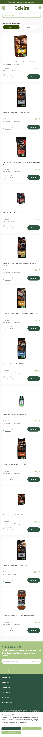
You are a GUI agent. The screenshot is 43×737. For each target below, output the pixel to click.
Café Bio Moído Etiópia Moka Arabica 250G (19, 264)
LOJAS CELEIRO (7, 702)
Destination (6, 68)
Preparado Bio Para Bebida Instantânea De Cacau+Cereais (20, 63)
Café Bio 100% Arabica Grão (15, 565)
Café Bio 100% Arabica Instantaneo (18, 615)
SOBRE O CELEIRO (8, 697)
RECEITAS (5, 682)
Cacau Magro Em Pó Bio (13, 515)
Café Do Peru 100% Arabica (15, 464)
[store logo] (22, 8)
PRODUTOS (6, 677)
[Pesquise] (38, 15)
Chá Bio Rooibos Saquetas (14, 213)
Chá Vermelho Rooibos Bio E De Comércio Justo (21, 163)
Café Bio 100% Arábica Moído (16, 112)
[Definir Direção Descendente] (39, 27)
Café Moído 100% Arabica (14, 414)
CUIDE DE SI (6, 692)
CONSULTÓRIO (7, 687)
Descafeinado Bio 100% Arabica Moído (20, 364)
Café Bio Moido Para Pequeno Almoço (20, 313)
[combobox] (21, 16)
